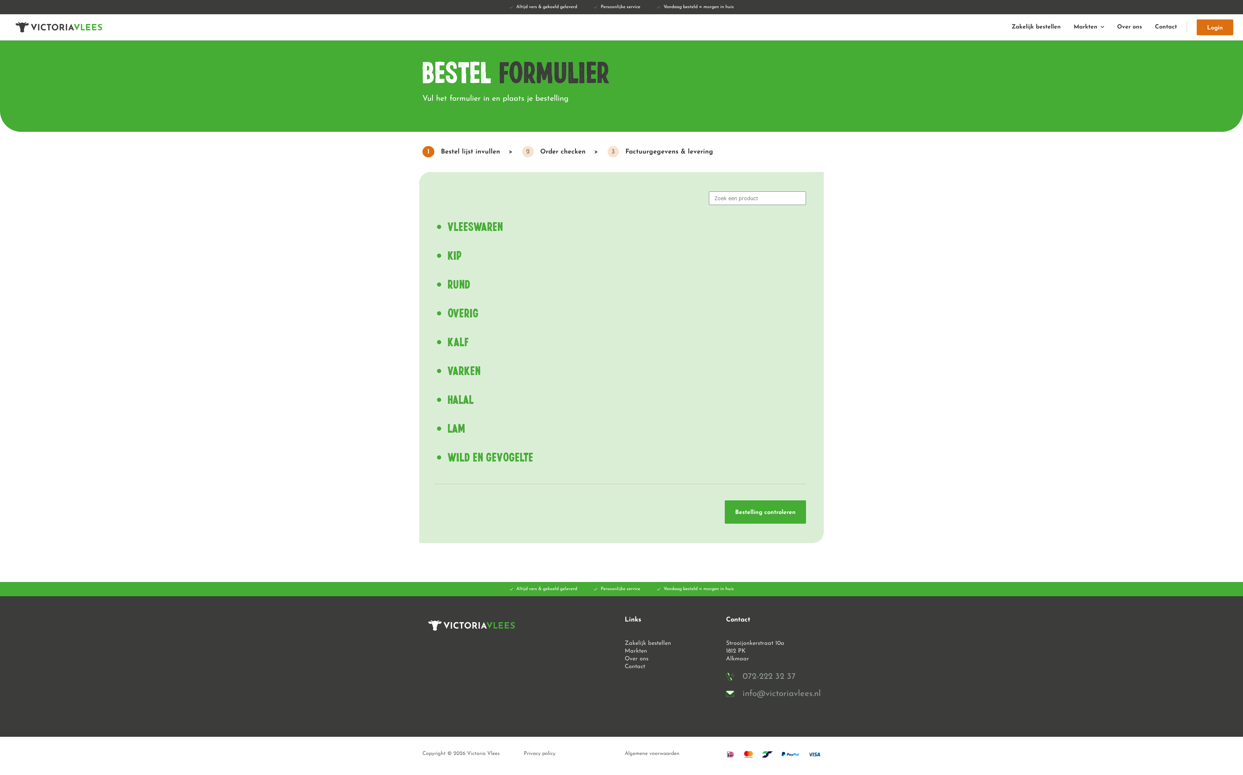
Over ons (1129, 27)
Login (1215, 28)
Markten (1085, 27)
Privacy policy (539, 753)
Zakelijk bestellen (1036, 27)
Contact (1166, 27)
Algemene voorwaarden (652, 753)
